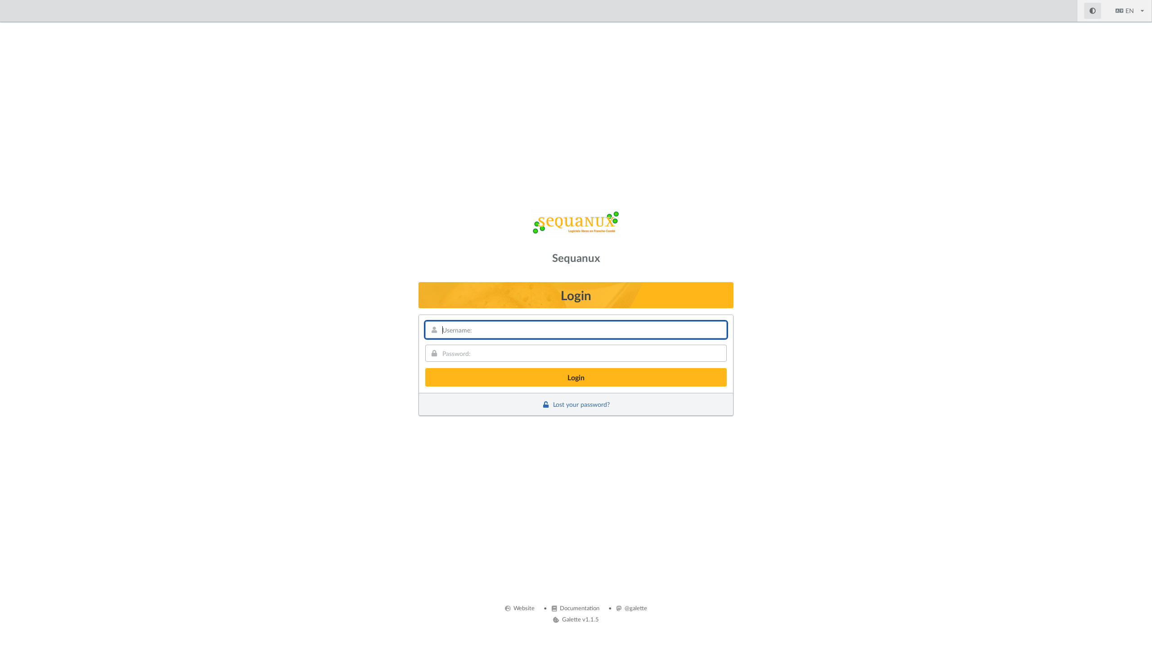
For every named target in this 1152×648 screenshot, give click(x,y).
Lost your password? (580, 404)
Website (523, 608)
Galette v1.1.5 (579, 619)
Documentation (578, 608)
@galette (635, 608)
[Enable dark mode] (1093, 11)
